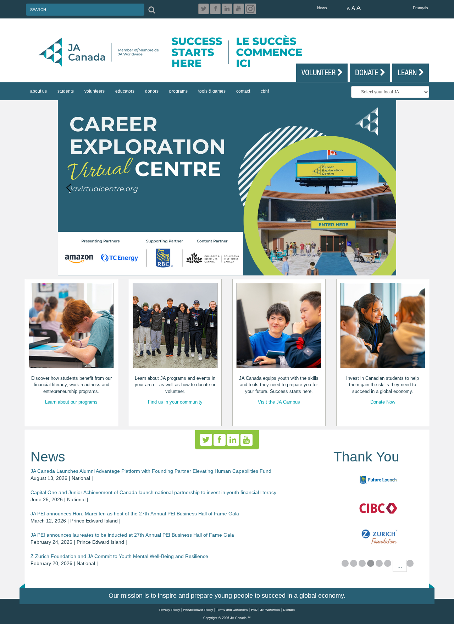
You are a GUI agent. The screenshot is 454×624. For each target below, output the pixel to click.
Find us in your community (175, 402)
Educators (124, 91)
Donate (367, 72)
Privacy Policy (169, 610)
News (322, 8)
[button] (68, 187)
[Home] (230, 52)
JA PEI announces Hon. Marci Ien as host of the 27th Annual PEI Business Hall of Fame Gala (135, 513)
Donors (152, 91)
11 (410, 563)
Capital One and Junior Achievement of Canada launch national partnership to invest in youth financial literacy (153, 492)
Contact (243, 91)
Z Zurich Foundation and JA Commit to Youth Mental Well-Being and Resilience (119, 556)
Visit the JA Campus (279, 402)
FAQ (254, 610)
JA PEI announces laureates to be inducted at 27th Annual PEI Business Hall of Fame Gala (132, 535)
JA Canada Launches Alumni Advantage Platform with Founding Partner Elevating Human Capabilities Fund (151, 471)
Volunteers (94, 91)
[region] (227, 187)
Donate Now (382, 402)
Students (65, 91)
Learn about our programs (71, 402)
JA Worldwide (270, 610)
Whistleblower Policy (198, 610)
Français (420, 8)
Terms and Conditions (232, 610)
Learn (408, 72)
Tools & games (212, 91)
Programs (178, 91)
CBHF (265, 91)
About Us (38, 91)
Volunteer (319, 72)
